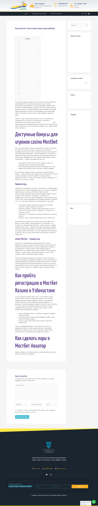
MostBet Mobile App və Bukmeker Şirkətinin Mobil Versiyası (78, 66)
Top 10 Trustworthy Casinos (78, 40)
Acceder (72, 212)
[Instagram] (86, 14)
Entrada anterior (19, 365)
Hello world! (73, 85)
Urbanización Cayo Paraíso (39, 13)
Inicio (26, 13)
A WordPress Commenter (77, 82)
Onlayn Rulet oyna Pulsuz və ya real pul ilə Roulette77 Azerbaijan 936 (79, 173)
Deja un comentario (21, 31)
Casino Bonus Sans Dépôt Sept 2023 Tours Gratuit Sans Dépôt (79, 53)
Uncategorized (74, 183)
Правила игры (24, 46)
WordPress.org (74, 221)
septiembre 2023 (75, 102)
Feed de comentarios (76, 218)
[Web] (51, 404)
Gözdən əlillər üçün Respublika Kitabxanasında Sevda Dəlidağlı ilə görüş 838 (79, 150)
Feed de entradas (75, 215)
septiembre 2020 (75, 104)
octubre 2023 (74, 99)
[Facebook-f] (83, 14)
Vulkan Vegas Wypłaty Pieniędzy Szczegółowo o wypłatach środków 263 (77, 188)
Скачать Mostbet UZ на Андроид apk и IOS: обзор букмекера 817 (78, 196)
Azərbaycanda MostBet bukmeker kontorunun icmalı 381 (79, 126)
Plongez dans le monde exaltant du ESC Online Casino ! (79, 45)
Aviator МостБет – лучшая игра (29, 48)
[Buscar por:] (79, 25)
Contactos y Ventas (56, 13)
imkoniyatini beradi (47, 122)
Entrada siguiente (53, 365)
